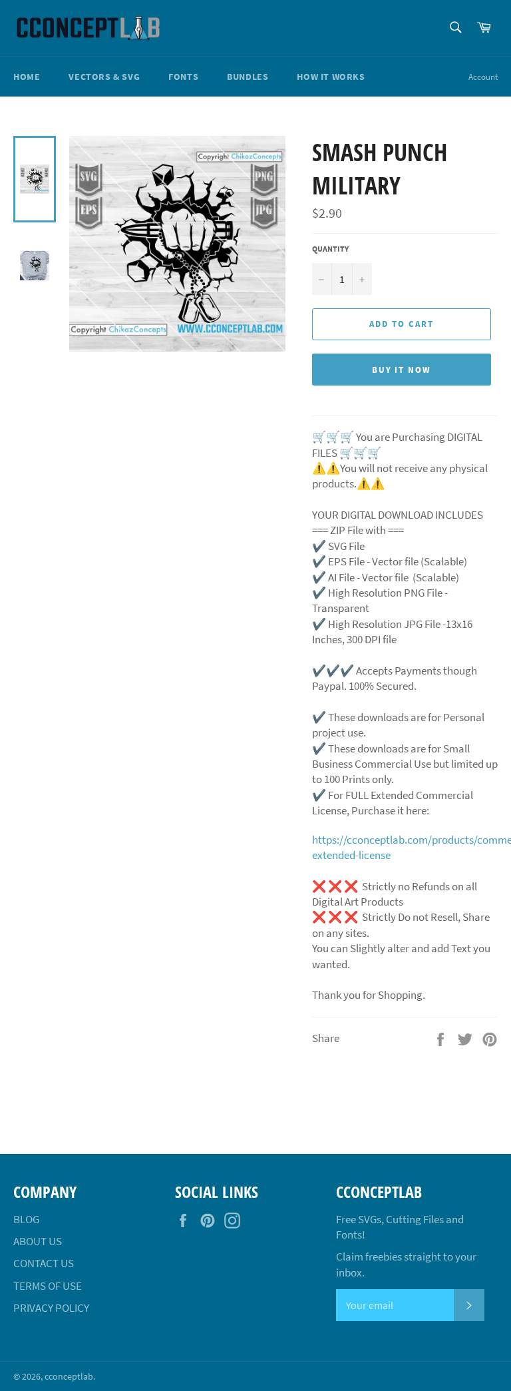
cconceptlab (69, 1376)
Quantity (330, 249)
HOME (26, 77)
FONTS (183, 77)
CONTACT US (43, 1263)
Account (483, 77)
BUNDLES (247, 77)
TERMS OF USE (47, 1285)
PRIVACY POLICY (51, 1307)
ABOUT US (37, 1241)
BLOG (26, 1219)
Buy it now (402, 370)
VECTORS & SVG (104, 77)
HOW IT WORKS (331, 77)
